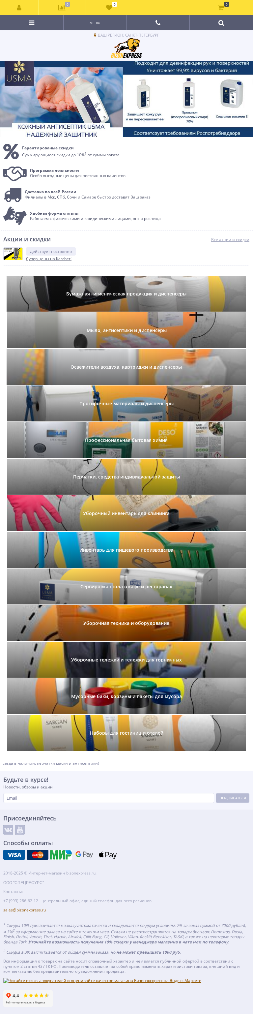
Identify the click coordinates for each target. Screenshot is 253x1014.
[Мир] (61, 855)
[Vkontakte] (8, 830)
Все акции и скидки (230, 239)
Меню (95, 22)
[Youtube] (20, 830)
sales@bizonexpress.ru (24, 910)
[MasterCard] (37, 855)
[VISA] (14, 855)
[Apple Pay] (108, 855)
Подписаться (232, 797)
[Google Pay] (84, 855)
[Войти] (19, 7)
